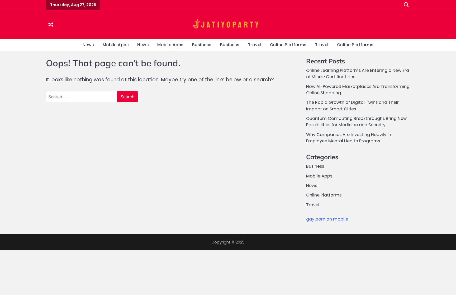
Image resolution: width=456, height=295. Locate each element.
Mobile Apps (116, 45)
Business (202, 45)
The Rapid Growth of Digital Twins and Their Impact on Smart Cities (352, 105)
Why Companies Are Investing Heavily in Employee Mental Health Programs (348, 138)
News (88, 45)
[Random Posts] (50, 25)
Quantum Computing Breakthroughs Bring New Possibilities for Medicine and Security (356, 121)
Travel (255, 45)
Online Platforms (288, 45)
